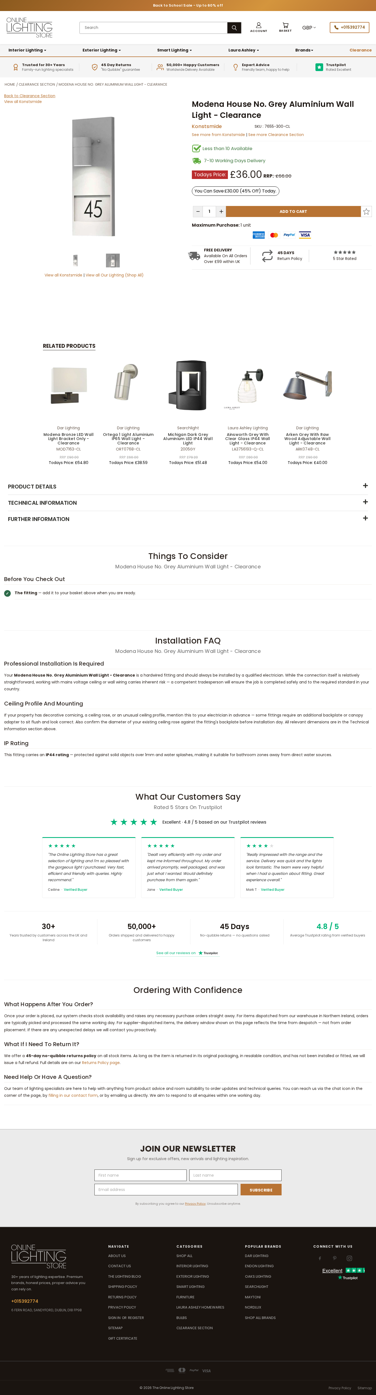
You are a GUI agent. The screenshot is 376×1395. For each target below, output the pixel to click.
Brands (302, 50)
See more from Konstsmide (219, 134)
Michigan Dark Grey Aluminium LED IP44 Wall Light (188, 439)
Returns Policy (122, 1297)
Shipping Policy (122, 1286)
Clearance (361, 50)
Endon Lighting (259, 1266)
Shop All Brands (260, 1317)
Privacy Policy (195, 1203)
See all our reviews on (187, 953)
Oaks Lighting (258, 1276)
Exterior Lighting (100, 50)
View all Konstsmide (23, 101)
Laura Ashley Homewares (200, 1307)
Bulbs (181, 1317)
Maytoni (253, 1297)
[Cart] (285, 27)
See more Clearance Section (276, 134)
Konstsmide (207, 126)
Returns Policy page (101, 1062)
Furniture (185, 1297)
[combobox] (153, 28)
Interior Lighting (26, 50)
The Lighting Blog (124, 1276)
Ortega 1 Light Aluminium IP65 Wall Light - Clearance (128, 439)
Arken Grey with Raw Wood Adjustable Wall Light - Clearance (307, 439)
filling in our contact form (73, 1095)
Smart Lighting (173, 50)
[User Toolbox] (258, 27)
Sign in (114, 1317)
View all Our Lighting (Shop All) (115, 275)
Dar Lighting (256, 1255)
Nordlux (253, 1307)
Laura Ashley (242, 50)
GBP (307, 27)
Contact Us (119, 1266)
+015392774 (353, 27)
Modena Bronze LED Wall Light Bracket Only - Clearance (68, 439)
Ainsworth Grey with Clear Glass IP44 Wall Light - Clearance (247, 439)
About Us (117, 1255)
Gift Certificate (122, 1338)
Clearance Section (194, 1328)
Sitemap (115, 1328)
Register (136, 1317)
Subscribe (261, 1190)
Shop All (184, 1255)
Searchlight (256, 1286)
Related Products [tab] (69, 346)
